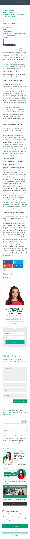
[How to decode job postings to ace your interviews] (15, 457)
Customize (15, 531)
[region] (15, 523)
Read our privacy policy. (14, 522)
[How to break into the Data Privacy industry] (15, 491)
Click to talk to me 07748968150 (22, 2)
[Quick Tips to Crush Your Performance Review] (15, 474)
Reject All (15, 535)
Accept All (15, 526)
